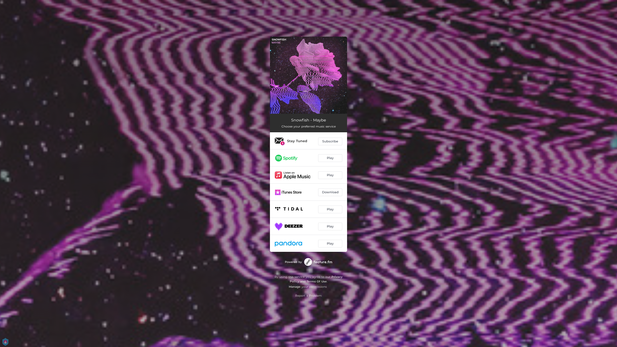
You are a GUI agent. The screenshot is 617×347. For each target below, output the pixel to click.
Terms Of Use (317, 281)
